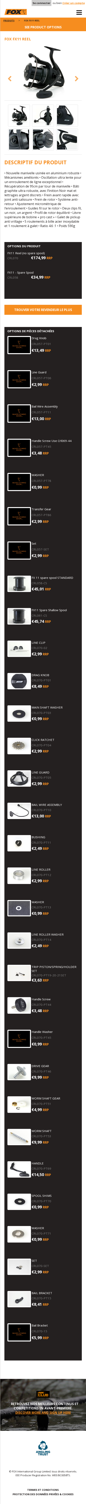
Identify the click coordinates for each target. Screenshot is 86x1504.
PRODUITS (8, 20)
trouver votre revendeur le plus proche (43, 311)
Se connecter (41, 3)
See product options (43, 27)
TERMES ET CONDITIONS (43, 1490)
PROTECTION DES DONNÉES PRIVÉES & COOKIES (43, 1494)
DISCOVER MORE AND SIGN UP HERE (43, 1412)
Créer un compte (73, 3)
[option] (43, 72)
